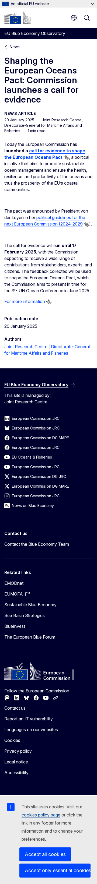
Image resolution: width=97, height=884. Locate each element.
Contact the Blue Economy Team (36, 544)
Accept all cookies (45, 854)
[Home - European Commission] (17, 17)
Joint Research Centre (25, 346)
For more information (24, 301)
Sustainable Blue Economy (30, 604)
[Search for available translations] (66, 157)
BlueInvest (14, 626)
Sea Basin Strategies (24, 615)
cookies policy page (41, 815)
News (15, 46)
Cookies (12, 740)
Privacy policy (18, 751)
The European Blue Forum (29, 637)
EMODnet (13, 583)
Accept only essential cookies (58, 870)
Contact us (15, 708)
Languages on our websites (31, 729)
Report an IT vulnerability (28, 718)
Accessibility (16, 772)
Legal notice (16, 762)
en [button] (74, 18)
